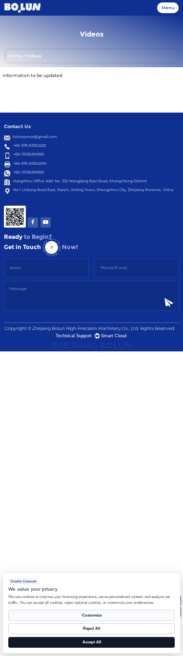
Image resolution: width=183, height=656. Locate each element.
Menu (168, 7)
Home (15, 56)
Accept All (91, 642)
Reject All (91, 628)
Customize (92, 615)
